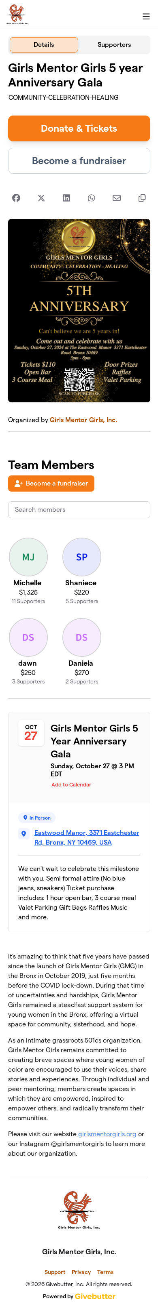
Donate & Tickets (79, 128)
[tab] (44, 45)
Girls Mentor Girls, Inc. (83, 419)
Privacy (81, 1272)
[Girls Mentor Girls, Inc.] (17, 14)
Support (55, 1272)
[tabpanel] (79, 613)
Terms (105, 1272)
